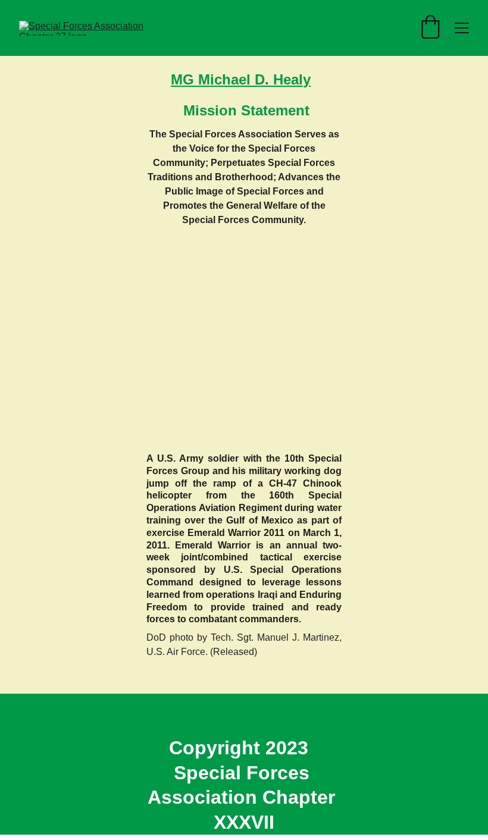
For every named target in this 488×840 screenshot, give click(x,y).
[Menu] (462, 28)
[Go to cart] (430, 28)
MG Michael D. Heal (237, 79)
